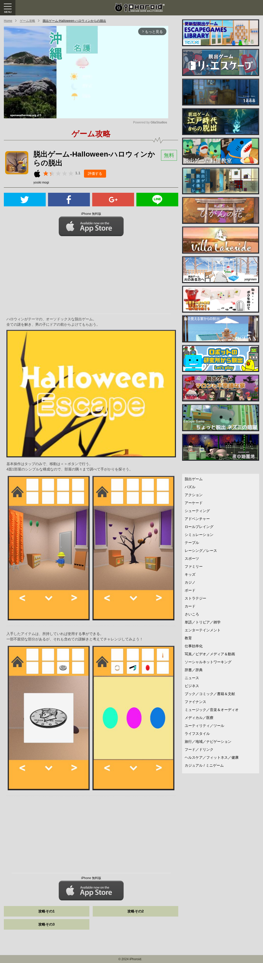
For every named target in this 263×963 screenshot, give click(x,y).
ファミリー (194, 566)
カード (190, 606)
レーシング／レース (201, 550)
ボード (190, 590)
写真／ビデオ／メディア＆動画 (210, 654)
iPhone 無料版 (91, 214)
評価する (95, 173)
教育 (188, 638)
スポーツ (192, 558)
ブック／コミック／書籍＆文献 (210, 694)
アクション (194, 495)
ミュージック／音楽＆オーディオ (212, 710)
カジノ (190, 582)
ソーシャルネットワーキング (208, 662)
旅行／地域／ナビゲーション (208, 741)
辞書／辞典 (194, 670)
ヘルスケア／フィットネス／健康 (212, 757)
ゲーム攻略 (27, 21)
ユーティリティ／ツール (204, 726)
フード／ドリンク (199, 749)
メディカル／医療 (199, 718)
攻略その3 (46, 924)
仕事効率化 (194, 646)
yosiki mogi (41, 182)
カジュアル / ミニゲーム (204, 765)
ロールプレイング (199, 527)
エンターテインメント (203, 630)
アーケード (194, 503)
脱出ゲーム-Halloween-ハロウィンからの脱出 (74, 21)
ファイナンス (195, 702)
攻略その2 (135, 911)
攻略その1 (46, 911)
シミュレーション (199, 535)
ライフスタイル (197, 733)
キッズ (190, 574)
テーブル (192, 543)
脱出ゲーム (194, 479)
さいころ (192, 614)
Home (8, 21)
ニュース (192, 678)
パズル (190, 487)
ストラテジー (195, 598)
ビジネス (192, 686)
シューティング (197, 511)
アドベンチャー (197, 519)
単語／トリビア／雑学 (203, 622)
